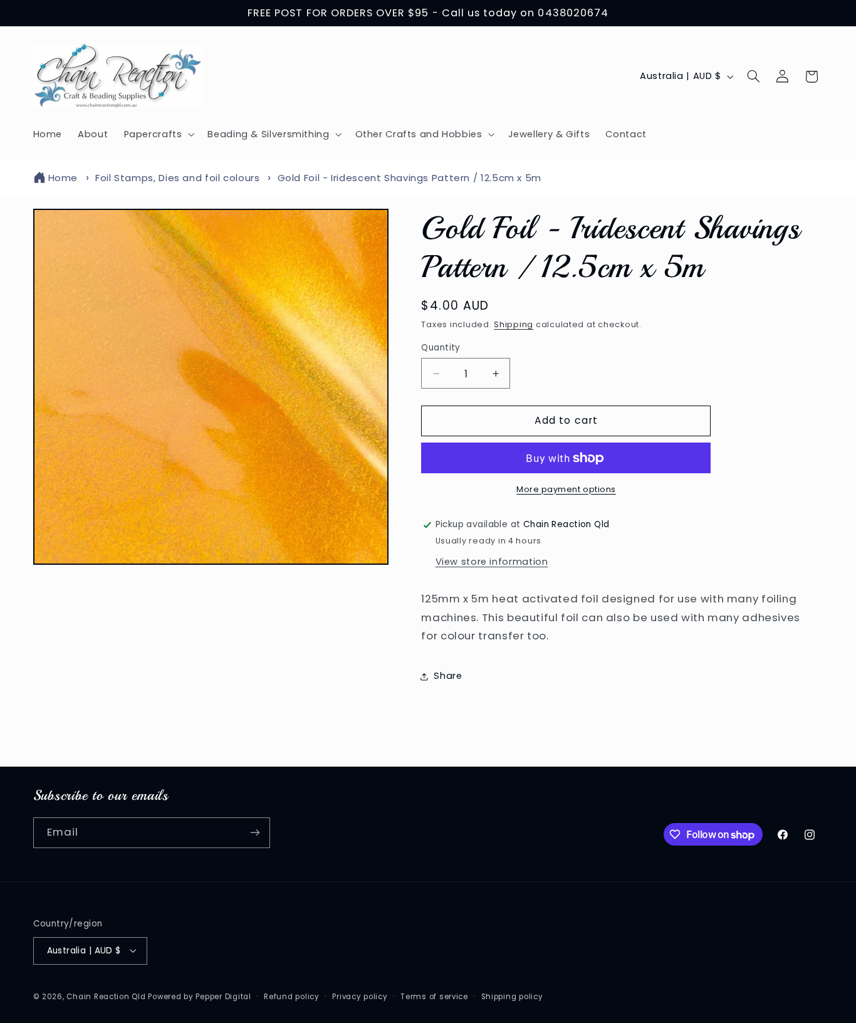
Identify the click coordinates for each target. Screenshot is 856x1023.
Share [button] (448, 676)
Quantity (440, 348)
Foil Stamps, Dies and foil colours (177, 177)
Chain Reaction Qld (105, 996)
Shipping (513, 324)
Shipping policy (512, 996)
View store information (492, 561)
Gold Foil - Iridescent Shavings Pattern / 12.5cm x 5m (409, 177)
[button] (158, 134)
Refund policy (292, 996)
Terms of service (434, 996)
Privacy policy (359, 996)
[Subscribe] (254, 832)
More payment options (566, 489)
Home (63, 177)
